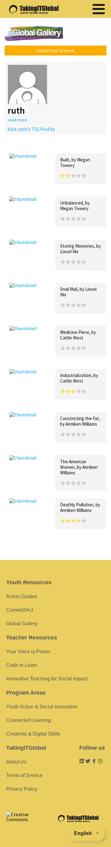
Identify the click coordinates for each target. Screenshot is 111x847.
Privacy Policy (21, 789)
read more (17, 120)
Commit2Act (19, 610)
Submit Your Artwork (55, 50)
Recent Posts (23, 146)
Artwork (79, 146)
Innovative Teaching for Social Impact (47, 678)
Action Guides (21, 596)
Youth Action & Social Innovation (41, 706)
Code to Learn (21, 665)
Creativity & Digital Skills (33, 733)
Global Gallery (34, 33)
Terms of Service (24, 775)
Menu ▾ (88, 33)
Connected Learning (28, 720)
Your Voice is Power (28, 651)
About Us (16, 761)
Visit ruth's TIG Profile (31, 129)
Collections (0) (54, 146)
